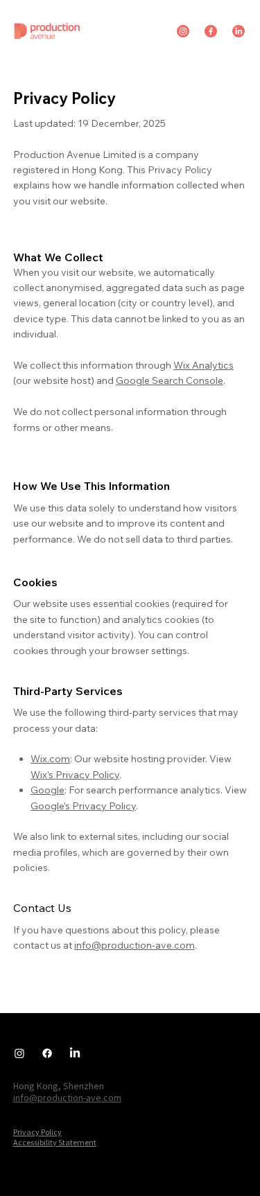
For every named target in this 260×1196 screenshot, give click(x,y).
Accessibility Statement (54, 1142)
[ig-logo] (183, 31)
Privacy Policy (37, 1132)
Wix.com (50, 759)
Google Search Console (169, 380)
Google (47, 790)
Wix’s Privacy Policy (75, 774)
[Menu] (236, 22)
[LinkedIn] (75, 1053)
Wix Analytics (203, 365)
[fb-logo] (211, 31)
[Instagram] (19, 1053)
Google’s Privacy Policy (83, 806)
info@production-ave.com (134, 945)
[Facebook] (47, 1053)
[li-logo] (238, 31)
